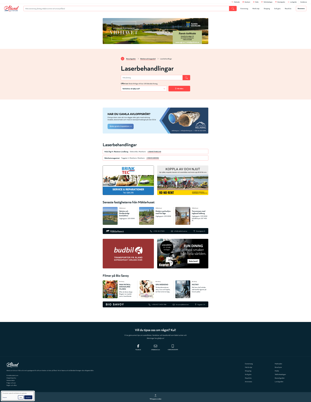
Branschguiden (131, 59)
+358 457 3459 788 (159, 304)
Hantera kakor (10, 380)
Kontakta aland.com (12, 375)
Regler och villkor (11, 385)
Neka (21, 397)
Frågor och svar (11, 383)
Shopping (267, 8)
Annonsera (301, 8)
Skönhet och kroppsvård (148, 59)
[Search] (233, 8)
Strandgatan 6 (200, 231)
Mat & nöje (255, 8)
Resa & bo (288, 8)
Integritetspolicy (11, 378)
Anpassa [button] (5, 397)
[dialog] (18, 395)
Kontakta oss (303, 2)
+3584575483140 (154, 151)
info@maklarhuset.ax (180, 231)
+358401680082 (152, 158)
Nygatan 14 (201, 304)
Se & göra (277, 8)
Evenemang (244, 8)
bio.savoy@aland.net (182, 304)
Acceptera (28, 397)
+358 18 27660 (159, 231)
